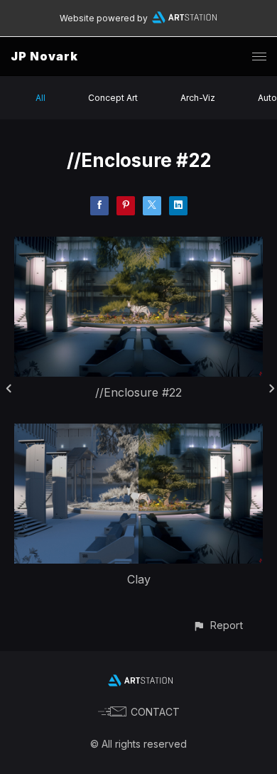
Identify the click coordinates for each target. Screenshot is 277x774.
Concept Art (113, 97)
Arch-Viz (197, 97)
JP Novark (44, 56)
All (40, 97)
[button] (218, 625)
